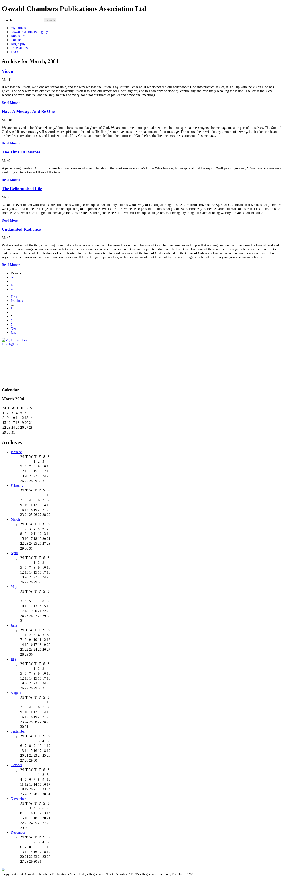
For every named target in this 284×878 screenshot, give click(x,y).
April (14, 553)
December (18, 832)
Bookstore (18, 36)
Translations (19, 48)
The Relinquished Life (22, 188)
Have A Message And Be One (28, 111)
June (14, 625)
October (16, 765)
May (14, 587)
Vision (7, 71)
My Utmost (19, 28)
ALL (14, 277)
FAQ (14, 52)
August (16, 693)
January (16, 452)
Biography (18, 44)
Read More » (11, 102)
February (17, 485)
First (14, 297)
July (13, 659)
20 (12, 289)
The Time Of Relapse (21, 152)
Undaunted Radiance (21, 229)
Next (14, 328)
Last (14, 332)
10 (12, 285)
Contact (16, 40)
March (15, 519)
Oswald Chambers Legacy (29, 32)
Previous (17, 300)
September (18, 731)
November (18, 799)
